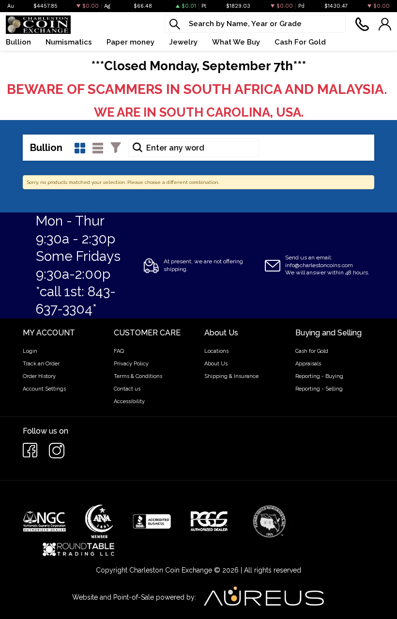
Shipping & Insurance (231, 376)
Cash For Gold (300, 42)
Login (30, 351)
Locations (216, 351)
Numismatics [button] (69, 42)
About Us (216, 364)
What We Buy (236, 42)
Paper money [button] (130, 42)
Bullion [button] (18, 42)
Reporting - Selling (319, 389)
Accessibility (129, 401)
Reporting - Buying (319, 376)
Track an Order (41, 364)
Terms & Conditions (138, 376)
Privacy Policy (131, 364)
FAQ (119, 351)
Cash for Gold (311, 351)
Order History (39, 376)
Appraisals (308, 364)
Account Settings (44, 389)
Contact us (127, 389)
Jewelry (183, 42)
